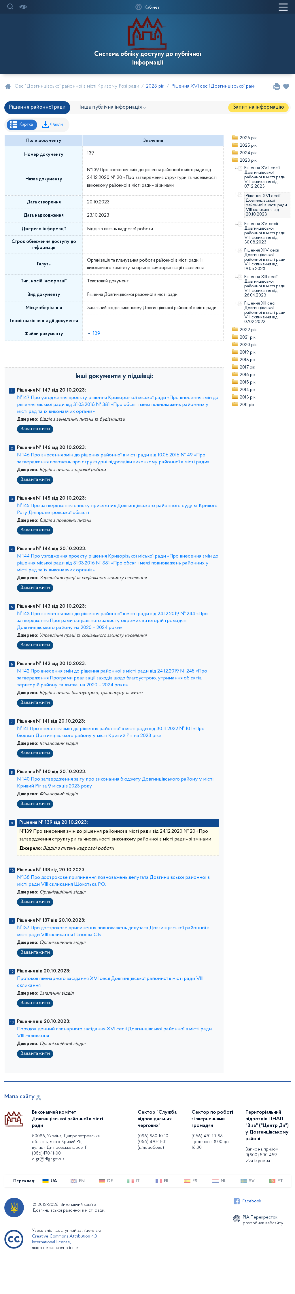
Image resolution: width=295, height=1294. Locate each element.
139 (96, 333)
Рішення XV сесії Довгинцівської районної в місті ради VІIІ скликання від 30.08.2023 (264, 233)
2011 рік (247, 405)
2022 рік (248, 330)
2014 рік (248, 390)
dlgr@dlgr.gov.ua (48, 1159)
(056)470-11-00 (46, 1153)
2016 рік (248, 375)
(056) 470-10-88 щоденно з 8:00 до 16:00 (210, 1142)
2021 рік (248, 337)
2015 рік (248, 382)
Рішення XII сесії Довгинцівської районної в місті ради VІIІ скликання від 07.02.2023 (264, 312)
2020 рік (248, 345)
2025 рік (248, 145)
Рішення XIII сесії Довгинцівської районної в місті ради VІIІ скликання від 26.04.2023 (264, 286)
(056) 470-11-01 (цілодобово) (152, 1145)
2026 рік (248, 138)
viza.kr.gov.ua (257, 1161)
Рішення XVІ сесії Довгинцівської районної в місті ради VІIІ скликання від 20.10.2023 (266, 205)
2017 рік (247, 367)
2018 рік (248, 360)
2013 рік (248, 397)
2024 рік (248, 153)
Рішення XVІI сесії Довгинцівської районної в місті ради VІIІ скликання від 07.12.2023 (264, 177)
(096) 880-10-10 (153, 1136)
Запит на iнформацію (258, 107)
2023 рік (248, 160)
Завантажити (35, 429)
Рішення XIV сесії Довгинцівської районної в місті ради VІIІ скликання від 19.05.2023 (264, 259)
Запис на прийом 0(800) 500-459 (261, 1152)
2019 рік (248, 352)
